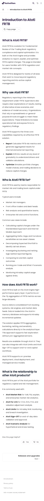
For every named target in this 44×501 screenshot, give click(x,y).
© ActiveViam (8, 479)
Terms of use (8, 488)
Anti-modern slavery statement (14, 492)
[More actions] (41, 3)
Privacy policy (8, 483)
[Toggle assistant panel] (38, 3)
